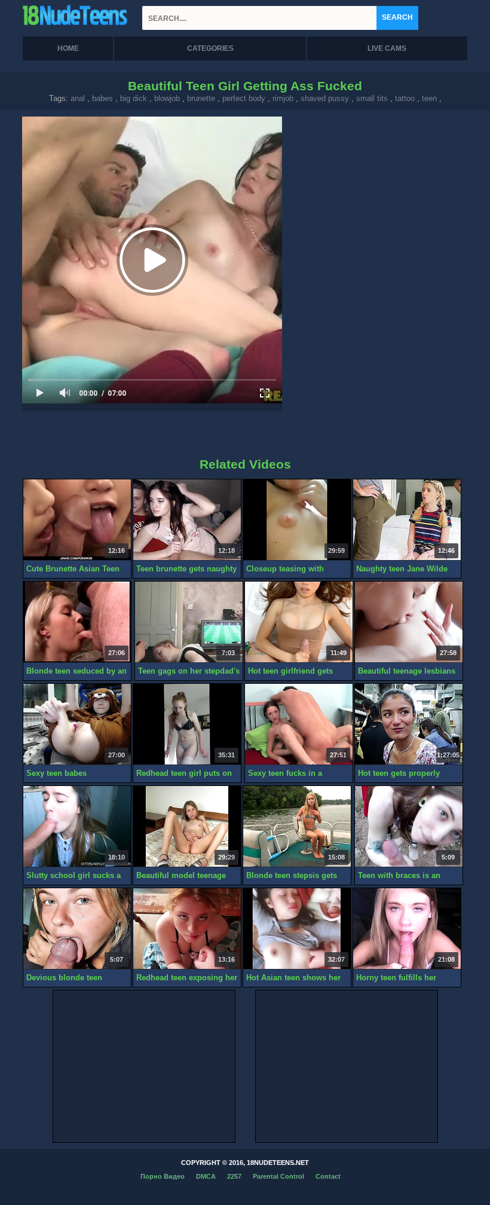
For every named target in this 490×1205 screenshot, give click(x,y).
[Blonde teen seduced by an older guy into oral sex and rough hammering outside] (77, 622)
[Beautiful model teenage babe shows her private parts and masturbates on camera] (187, 826)
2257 (234, 1176)
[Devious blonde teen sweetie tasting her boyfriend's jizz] (77, 928)
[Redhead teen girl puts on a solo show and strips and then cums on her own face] (187, 724)
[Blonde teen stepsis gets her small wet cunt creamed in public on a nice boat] (297, 826)
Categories (210, 48)
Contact (328, 1176)
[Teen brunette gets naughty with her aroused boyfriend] (187, 520)
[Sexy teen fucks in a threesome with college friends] (299, 724)
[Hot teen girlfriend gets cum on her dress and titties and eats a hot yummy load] (299, 622)
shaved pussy (325, 98)
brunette (201, 98)
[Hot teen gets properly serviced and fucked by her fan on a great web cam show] (409, 724)
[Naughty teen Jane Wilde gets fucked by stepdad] (407, 520)
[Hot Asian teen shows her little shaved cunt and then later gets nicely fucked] (297, 928)
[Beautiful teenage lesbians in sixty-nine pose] (409, 622)
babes (102, 98)
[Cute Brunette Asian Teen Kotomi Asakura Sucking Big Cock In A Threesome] (77, 520)
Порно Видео (162, 1176)
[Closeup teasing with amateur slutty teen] (297, 520)
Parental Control (278, 1176)
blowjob (167, 98)
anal (78, 98)
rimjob (282, 98)
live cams (387, 48)
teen (429, 98)
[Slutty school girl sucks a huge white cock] (77, 826)
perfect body (243, 98)
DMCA (206, 1176)
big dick (133, 98)
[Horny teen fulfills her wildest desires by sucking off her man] (407, 928)
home (68, 48)
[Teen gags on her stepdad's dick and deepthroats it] (189, 622)
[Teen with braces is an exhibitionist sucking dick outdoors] (409, 826)
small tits (372, 98)
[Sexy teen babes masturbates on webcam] (77, 724)
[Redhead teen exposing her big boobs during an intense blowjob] (187, 928)
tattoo (405, 98)
